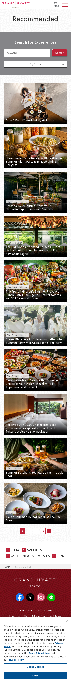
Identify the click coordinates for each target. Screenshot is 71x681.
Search (59, 52)
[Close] (67, 621)
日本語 (55, 6)
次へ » (49, 531)
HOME (6, 567)
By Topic (35, 64)
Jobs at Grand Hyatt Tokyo (47, 615)
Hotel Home (26, 610)
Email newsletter (18, 615)
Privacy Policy (16, 659)
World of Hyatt (44, 610)
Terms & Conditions (39, 653)
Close (35, 675)
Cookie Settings (35, 666)
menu (65, 5)
